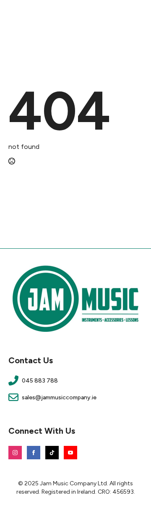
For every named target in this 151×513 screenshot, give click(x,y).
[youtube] (70, 452)
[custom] (52, 452)
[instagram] (15, 452)
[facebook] (33, 452)
